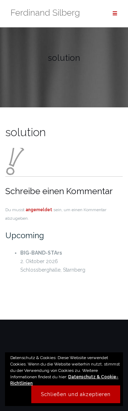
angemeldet (39, 209)
